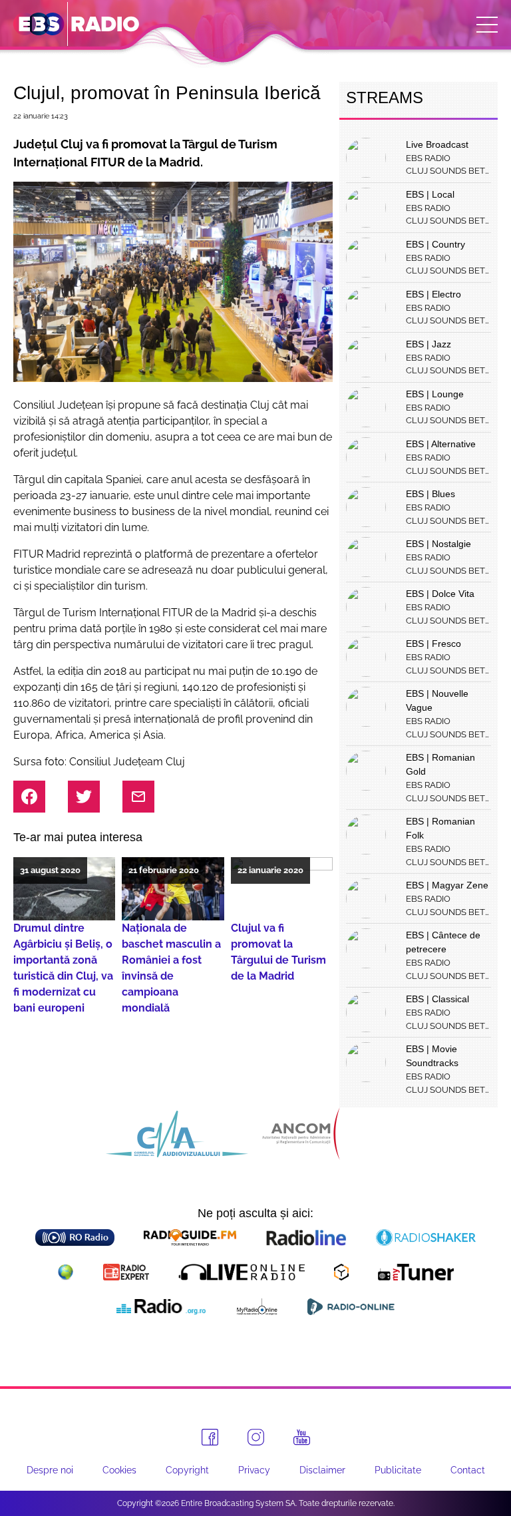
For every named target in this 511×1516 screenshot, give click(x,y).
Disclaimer (322, 1470)
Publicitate (398, 1470)
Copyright (187, 1470)
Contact (467, 1470)
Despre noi (50, 1470)
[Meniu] (487, 25)
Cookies (119, 1470)
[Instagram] (256, 1437)
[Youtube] (301, 1437)
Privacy (254, 1470)
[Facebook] (210, 1437)
